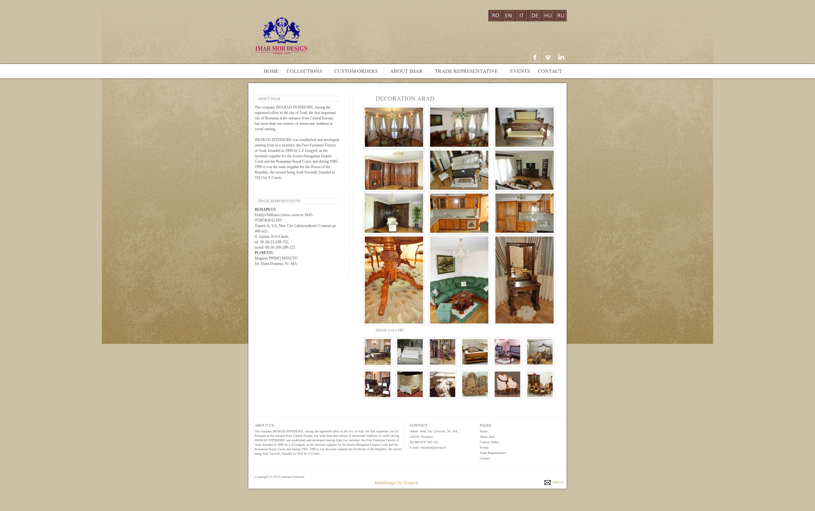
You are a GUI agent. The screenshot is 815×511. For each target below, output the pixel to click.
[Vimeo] (548, 57)
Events (520, 70)
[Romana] (495, 15)
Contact (550, 70)
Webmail (557, 482)
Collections (302, 70)
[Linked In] (561, 57)
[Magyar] (548, 15)
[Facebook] (535, 57)
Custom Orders (354, 70)
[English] (508, 15)
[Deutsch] (535, 15)
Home (271, 70)
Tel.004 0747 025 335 (424, 442)
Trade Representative (466, 70)
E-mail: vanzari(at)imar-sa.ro (428, 447)
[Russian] (561, 15)
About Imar (404, 70)
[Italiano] (522, 15)
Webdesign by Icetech (396, 482)
